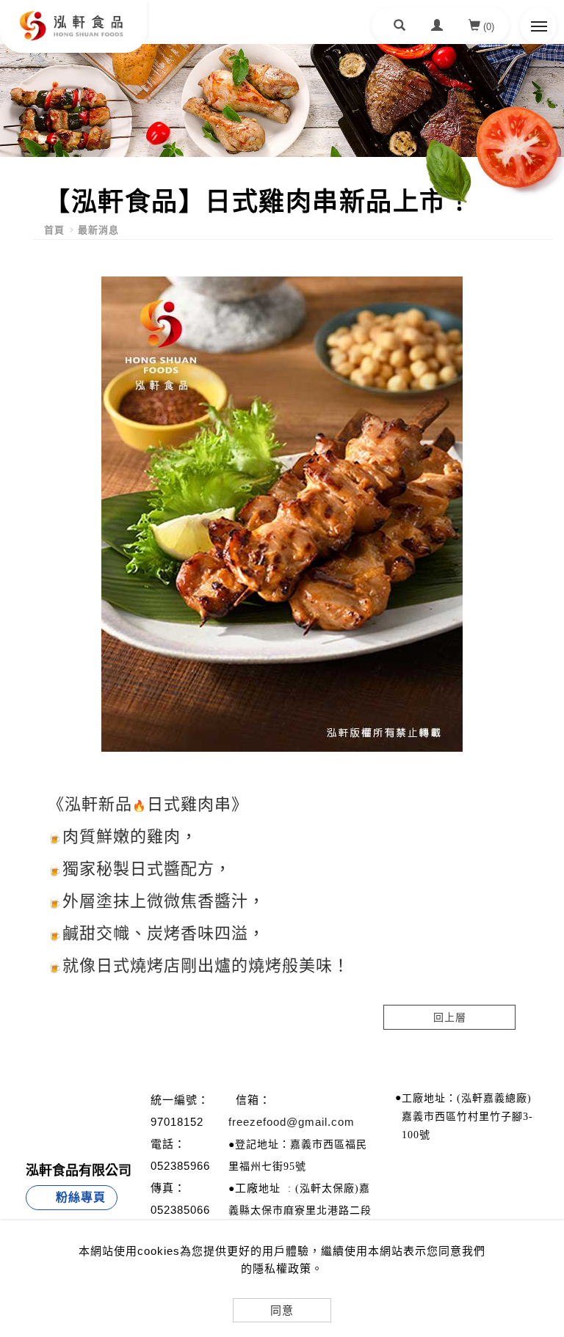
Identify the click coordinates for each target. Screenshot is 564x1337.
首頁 (54, 229)
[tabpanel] (282, 100)
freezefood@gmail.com (291, 1122)
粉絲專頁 (81, 1197)
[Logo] (73, 82)
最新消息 (98, 229)
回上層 (449, 1017)
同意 (282, 1310)
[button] (399, 27)
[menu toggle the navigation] (538, 25)
